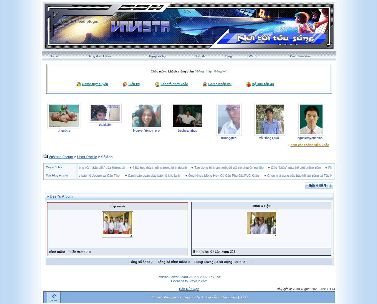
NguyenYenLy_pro (146, 130)
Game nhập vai (220, 84)
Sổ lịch (244, 297)
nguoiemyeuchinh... (311, 138)
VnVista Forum (61, 157)
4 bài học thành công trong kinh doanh (166, 167)
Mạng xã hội (157, 56)
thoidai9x (105, 124)
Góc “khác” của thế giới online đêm (302, 167)
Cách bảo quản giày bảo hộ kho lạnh (148, 175)
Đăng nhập (204, 71)
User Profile (87, 157)
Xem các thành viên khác (309, 145)
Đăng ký (220, 71)
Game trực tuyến (95, 84)
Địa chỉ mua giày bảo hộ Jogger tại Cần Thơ (82, 175)
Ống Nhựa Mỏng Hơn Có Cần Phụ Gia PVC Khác (217, 175)
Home (54, 56)
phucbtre (64, 130)
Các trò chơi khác (174, 84)
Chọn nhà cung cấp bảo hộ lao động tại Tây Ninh (295, 175)
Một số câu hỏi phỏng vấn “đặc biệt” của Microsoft (95, 167)
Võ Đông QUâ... (270, 138)
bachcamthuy (187, 130)
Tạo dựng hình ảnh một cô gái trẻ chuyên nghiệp (235, 167)
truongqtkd (229, 138)
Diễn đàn (201, 56)
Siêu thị (134, 84)
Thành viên (229, 297)
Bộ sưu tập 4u (263, 84)
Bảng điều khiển (99, 56)
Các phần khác (301, 56)
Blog (228, 56)
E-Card (252, 56)
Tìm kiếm (212, 297)
